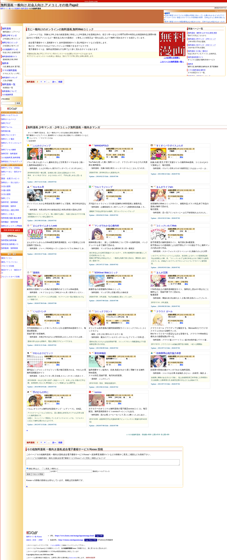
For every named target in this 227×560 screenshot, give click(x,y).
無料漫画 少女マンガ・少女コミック (202, 45)
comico (98, 392)
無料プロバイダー (8, 135)
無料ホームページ (8, 119)
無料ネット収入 (7, 214)
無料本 (5, 63)
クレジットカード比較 (10, 276)
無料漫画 (24, 8)
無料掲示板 (6, 131)
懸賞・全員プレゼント (10, 178)
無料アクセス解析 (8, 149)
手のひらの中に (40, 392)
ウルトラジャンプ (103, 186)
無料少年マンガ (9, 35)
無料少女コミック (10, 42)
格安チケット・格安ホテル (11, 271)
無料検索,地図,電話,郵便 (11, 218)
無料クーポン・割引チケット (11, 173)
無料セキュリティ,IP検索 (11, 225)
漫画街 (36, 272)
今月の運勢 (6, 194)
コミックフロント (103, 311)
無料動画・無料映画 (9, 248)
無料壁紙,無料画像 (9, 240)
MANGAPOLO (102, 145)
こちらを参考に (55, 545)
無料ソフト (6, 198)
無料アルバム (6, 127)
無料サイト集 (5, 8)
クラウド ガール (164, 311)
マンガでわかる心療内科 (107, 225)
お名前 (53, 471)
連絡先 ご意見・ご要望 (34, 540)
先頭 (60, 82)
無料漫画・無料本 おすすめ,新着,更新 (202, 33)
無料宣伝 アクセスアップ (11, 161)
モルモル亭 (38, 186)
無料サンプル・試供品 (10, 167)
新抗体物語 (100, 353)
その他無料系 (7, 94)
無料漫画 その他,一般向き (198, 51)
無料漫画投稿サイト (9, 56)
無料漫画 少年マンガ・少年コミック (202, 39)
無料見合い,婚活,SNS (10, 210)
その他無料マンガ (10, 49)
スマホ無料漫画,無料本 (197, 70)
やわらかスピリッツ (43, 353)
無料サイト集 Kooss (34, 536)
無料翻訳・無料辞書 (9, 221)
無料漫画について (9, 91)
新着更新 (11, 230)
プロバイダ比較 (7, 265)
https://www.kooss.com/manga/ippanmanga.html (74, 536)
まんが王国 (161, 272)
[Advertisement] (104, 104)
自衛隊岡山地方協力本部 (168, 353)
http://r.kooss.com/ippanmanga (70, 540)
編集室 (17, 230)
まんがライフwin (164, 186)
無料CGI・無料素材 (9, 153)
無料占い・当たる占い (10, 182)
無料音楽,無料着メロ (9, 244)
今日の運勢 (6, 186)
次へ (54, 82)
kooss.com (72, 558)
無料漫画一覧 (8, 84)
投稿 (5, 230)
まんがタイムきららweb (45, 225)
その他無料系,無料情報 (10, 157)
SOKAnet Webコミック (106, 272)
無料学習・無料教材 (9, 202)
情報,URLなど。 (35, 469)
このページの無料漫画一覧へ (172, 62)
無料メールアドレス (9, 115)
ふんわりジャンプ (42, 145)
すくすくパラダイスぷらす (169, 145)
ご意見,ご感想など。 (52, 469)
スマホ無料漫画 (9, 70)
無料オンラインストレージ (11, 144)
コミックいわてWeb (166, 225)
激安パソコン (6, 258)
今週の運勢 (6, 190)
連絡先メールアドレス (101, 471)
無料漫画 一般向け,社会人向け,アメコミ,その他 (34, 4)
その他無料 (16, 8)
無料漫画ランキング (9, 77)
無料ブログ (6, 123)
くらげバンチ (39, 311)
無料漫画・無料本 (8, 206)
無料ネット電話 (7, 138)
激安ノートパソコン (9, 262)
